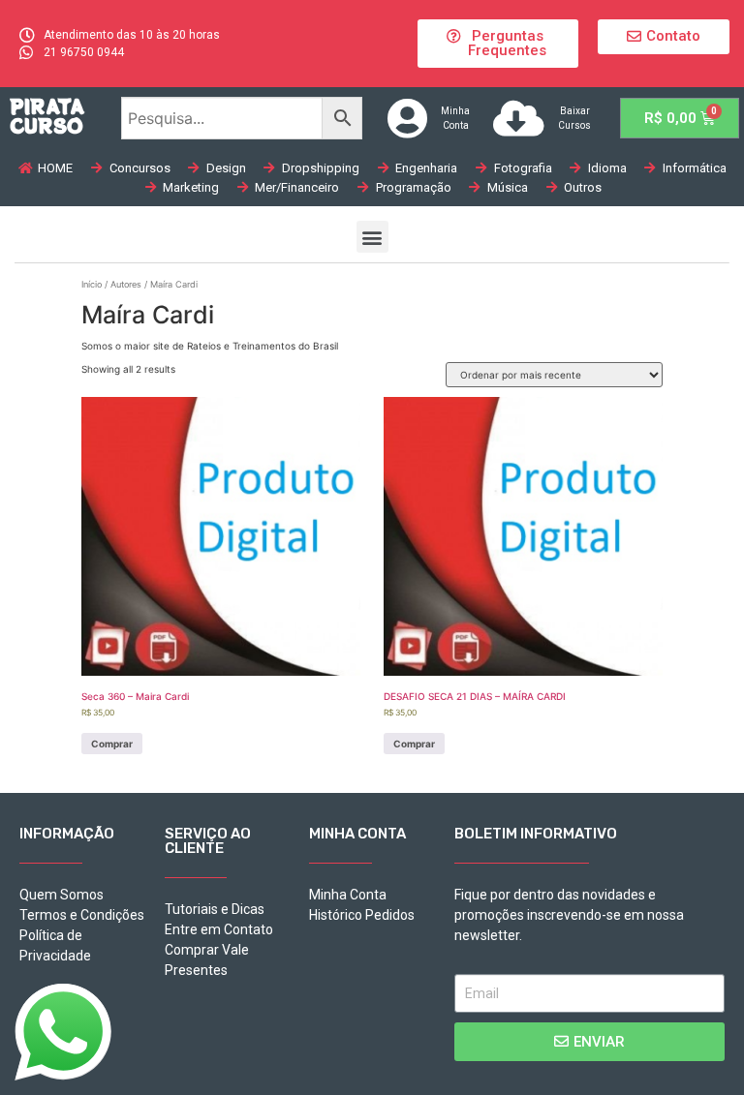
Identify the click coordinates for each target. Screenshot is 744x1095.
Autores (125, 284)
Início (91, 284)
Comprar (112, 743)
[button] (497, 43)
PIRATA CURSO (47, 115)
